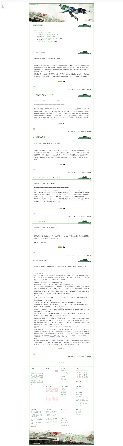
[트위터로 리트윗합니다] (61, 81)
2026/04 (63, 392)
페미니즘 (64, 379)
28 (82, 377)
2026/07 (63, 389)
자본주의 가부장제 (51, 398)
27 (80, 377)
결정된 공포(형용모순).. (47, 36)
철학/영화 (64, 378)
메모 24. (78, 394)
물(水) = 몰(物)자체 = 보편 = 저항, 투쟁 (51, 38)
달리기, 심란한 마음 (49, 388)
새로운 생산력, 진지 (54, 391)
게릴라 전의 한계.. (46, 39)
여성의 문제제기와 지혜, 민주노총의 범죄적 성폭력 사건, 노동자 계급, (52, 394)
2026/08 (63, 388)
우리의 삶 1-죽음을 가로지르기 (49, 34)
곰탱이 (77, 388)
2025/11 (63, 394)
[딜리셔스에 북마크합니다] (64, 81)
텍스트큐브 (62, 443)
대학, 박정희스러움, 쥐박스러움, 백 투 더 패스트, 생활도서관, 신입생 (52, 397)
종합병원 (65, 373)
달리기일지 (65, 374)
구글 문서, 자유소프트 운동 (37, 422)
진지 (50, 400)
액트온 (2, 5)
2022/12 (82, 370)
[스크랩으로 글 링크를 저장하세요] (59, 81)
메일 (1, 2)
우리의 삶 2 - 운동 (46, 32)
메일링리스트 (3, 7)
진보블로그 (57, 443)
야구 (48, 396)
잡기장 (78, 89)
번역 (63, 376)
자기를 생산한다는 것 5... (47, 41)
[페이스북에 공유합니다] (63, 81)
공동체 (2, 3)
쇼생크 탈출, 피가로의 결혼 (52, 389)
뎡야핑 (71, 443)
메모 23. (78, 396)
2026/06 (63, 391)
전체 (63, 370)
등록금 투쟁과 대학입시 (36, 418)
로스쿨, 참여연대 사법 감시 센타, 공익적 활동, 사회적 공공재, (52, 403)
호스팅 (2, 6)
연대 (54, 398)
